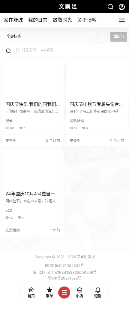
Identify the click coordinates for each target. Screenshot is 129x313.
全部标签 (14, 36)
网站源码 (77, 121)
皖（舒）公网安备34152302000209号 (65, 272)
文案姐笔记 (85, 257)
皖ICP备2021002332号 (64, 265)
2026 (71, 257)
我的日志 (37, 20)
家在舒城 (13, 20)
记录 (9, 121)
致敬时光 (62, 20)
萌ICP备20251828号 (64, 278)
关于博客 (87, 20)
